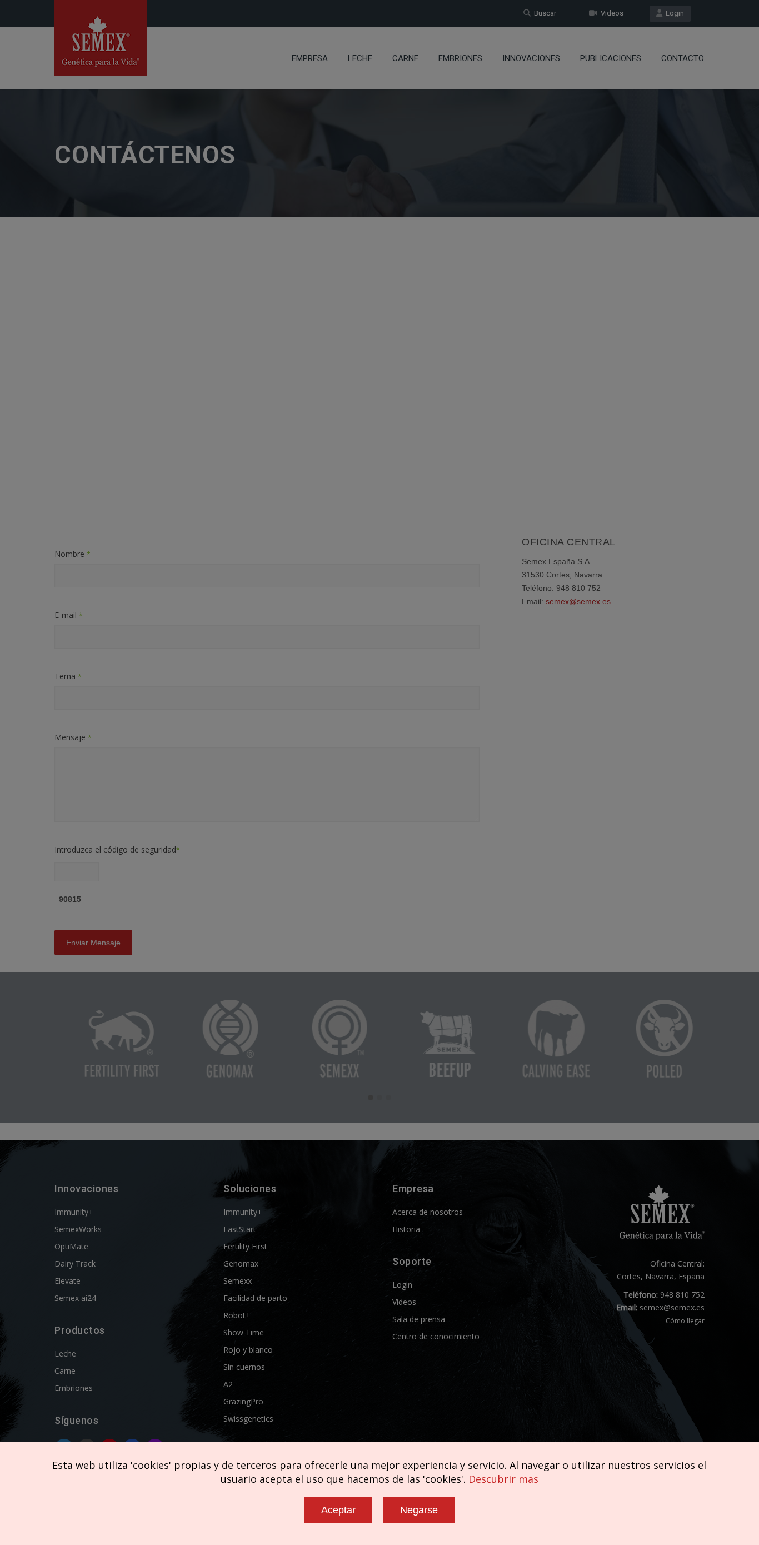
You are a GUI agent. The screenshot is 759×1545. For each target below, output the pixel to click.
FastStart (239, 1229)
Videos (610, 13)
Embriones (460, 58)
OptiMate (71, 1246)
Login (673, 13)
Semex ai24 (75, 1298)
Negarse (419, 1510)
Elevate (67, 1280)
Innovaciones (531, 58)
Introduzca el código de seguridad (117, 849)
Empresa (310, 58)
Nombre (72, 554)
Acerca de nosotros (427, 1212)
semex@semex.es (578, 601)
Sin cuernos (244, 1367)
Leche (360, 58)
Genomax (240, 1263)
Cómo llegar (685, 1320)
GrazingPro (243, 1401)
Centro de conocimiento (436, 1336)
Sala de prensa (418, 1319)
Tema (68, 676)
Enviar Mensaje (93, 942)
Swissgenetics (248, 1418)
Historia (406, 1229)
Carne (405, 58)
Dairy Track (75, 1263)
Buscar (543, 13)
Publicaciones (610, 58)
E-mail (68, 615)
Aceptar (338, 1510)
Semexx (237, 1280)
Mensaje (73, 737)
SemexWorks (78, 1229)
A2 (228, 1384)
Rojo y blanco (248, 1349)
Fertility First (245, 1246)
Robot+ (237, 1315)
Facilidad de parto (255, 1298)
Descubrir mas (503, 1479)
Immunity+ (73, 1212)
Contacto (682, 58)
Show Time (243, 1332)
